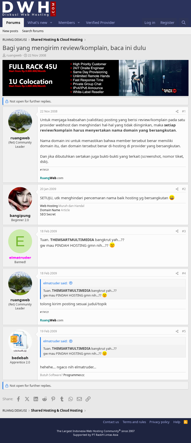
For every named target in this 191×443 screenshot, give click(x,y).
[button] (51, 22)
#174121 (44, 169)
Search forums (33, 31)
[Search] (184, 22)
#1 (184, 111)
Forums (13, 22)
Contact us (111, 422)
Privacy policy (159, 422)
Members (66, 22)
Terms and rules (134, 422)
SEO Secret (47, 214)
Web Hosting (49, 206)
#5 (184, 331)
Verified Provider (100, 22)
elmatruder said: (55, 283)
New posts (10, 31)
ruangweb (14, 55)
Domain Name (50, 210)
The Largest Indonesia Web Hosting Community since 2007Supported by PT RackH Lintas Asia (96, 433)
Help (176, 422)
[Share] (177, 111)
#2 (184, 189)
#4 (184, 273)
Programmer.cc (74, 375)
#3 (184, 231)
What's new (37, 22)
